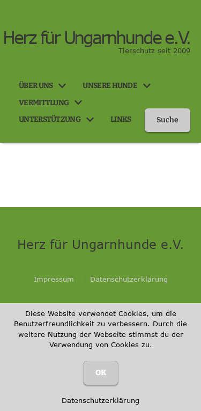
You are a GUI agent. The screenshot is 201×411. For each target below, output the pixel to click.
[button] (62, 86)
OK (100, 372)
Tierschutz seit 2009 (154, 50)
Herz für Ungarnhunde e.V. (96, 37)
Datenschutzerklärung (100, 400)
